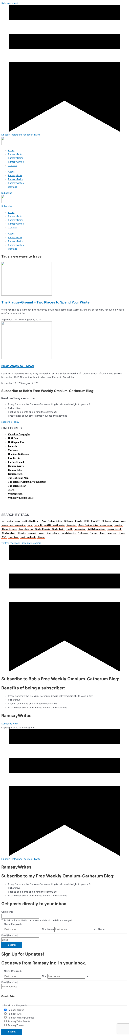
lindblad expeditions (96, 529)
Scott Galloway (53, 533)
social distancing (69, 533)
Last (88, 976)
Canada (78, 521)
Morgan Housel (114, 529)
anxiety (10, 521)
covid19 (47, 525)
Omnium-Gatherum (18, 454)
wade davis (13, 537)
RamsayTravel (15, 474)
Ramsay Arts (15, 1013)
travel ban (112, 533)
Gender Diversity (42, 529)
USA (4, 537)
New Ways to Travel (17, 366)
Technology (83, 533)
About (11, 150)
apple (17, 521)
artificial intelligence (31, 521)
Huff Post (13, 438)
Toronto (94, 533)
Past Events (14, 458)
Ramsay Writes (16, 466)
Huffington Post (16, 442)
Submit (12, 944)
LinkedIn (12, 446)
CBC (86, 521)
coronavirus (20, 525)
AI (3, 521)
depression (71, 525)
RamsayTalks (15, 154)
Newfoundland (8, 533)
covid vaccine (58, 525)
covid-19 (38, 525)
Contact (12, 165)
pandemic (32, 533)
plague (41, 533)
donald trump (106, 525)
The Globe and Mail (18, 478)
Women (41, 537)
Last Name (98, 929)
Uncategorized (15, 493)
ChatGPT (95, 521)
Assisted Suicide (55, 521)
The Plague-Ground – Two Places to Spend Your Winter (46, 302)
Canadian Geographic (19, 434)
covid (30, 525)
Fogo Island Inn (26, 529)
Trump (122, 533)
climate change (119, 521)
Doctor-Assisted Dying (88, 525)
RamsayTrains (15, 158)
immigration (80, 529)
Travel (11, 490)
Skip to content (9, 3)
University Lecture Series (20, 498)
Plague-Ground (16, 462)
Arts (44, 521)
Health (69, 529)
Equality (118, 525)
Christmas (106, 521)
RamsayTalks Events (19, 1021)
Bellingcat (68, 521)
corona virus (7, 525)
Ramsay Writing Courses (21, 1017)
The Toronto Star (17, 486)
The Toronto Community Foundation (27, 482)
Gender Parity (58, 529)
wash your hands (28, 537)
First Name (48, 929)
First (44, 976)
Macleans (12, 450)
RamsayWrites (16, 161)
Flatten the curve (9, 529)
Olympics (21, 533)
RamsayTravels (16, 1025)
